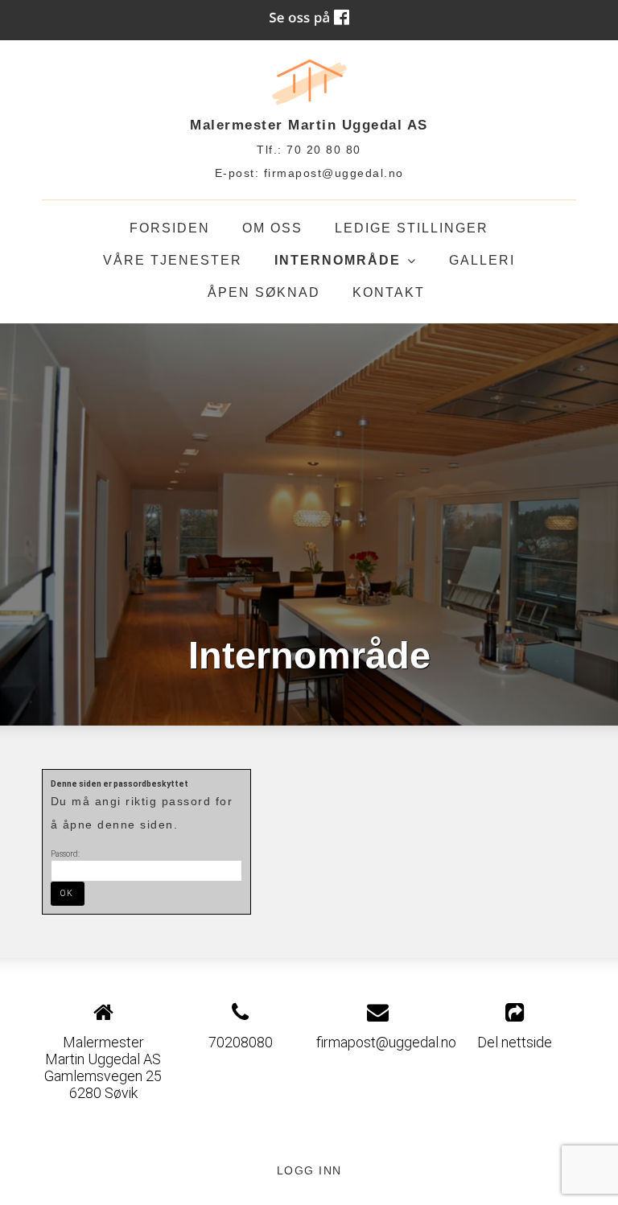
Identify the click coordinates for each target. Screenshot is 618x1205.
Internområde (345, 265)
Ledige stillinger (411, 228)
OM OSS (272, 228)
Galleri (482, 260)
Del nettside (514, 1042)
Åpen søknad (264, 292)
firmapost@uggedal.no (334, 173)
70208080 (240, 1042)
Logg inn (309, 1170)
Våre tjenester (172, 260)
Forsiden (170, 228)
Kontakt (388, 292)
